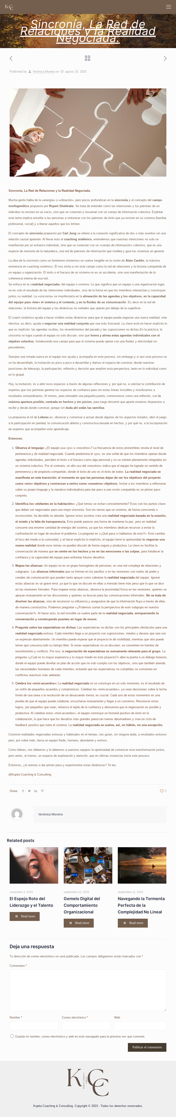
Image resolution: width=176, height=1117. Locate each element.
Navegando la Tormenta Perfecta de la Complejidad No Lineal (141, 905)
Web (117, 1017)
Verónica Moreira (44, 71)
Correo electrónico (75, 1017)
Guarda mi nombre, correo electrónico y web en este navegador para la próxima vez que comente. (80, 1036)
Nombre (16, 1017)
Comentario (18, 965)
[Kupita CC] (9, 7)
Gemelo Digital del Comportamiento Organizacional (82, 905)
